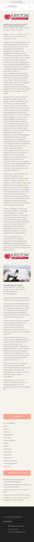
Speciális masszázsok (10, 291)
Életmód (27, 28)
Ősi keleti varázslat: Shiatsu (13, 285)
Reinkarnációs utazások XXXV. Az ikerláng (16, 495)
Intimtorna (6, 30)
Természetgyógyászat (10, 294)
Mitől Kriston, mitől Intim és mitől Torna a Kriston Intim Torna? (15, 25)
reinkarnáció (7, 455)
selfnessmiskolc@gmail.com (17, 532)
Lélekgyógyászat (8, 435)
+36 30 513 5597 (13, 529)
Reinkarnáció (7, 452)
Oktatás (13, 30)
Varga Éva (11, 28)
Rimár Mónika (20, 289)
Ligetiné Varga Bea (9, 440)
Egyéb (5, 426)
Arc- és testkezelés (9, 423)
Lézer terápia (7, 437)
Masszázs (12, 289)
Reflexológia (7, 449)
